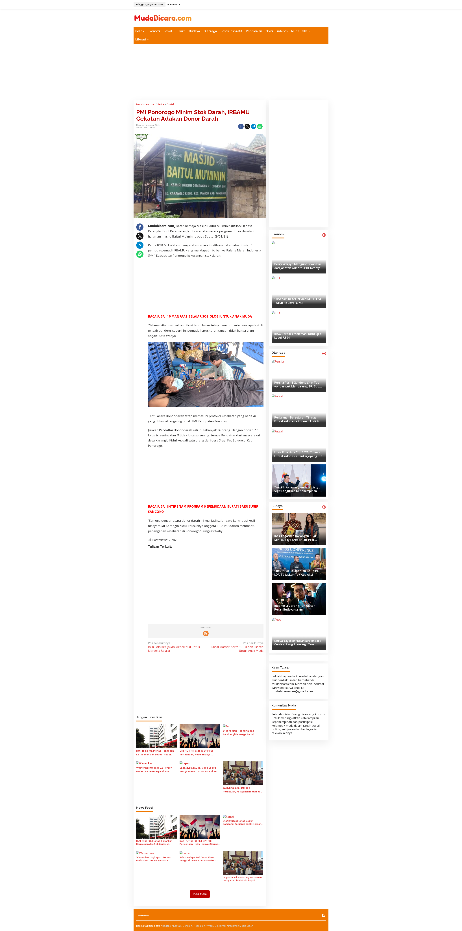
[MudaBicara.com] (163, 18)
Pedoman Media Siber (240, 925)
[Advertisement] (231, 71)
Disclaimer (220, 925)
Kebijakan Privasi (203, 925)
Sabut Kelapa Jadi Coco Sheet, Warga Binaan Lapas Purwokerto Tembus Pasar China (199, 770)
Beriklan (187, 925)
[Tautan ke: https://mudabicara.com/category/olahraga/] (324, 353)
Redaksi (166, 925)
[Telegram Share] (253, 126)
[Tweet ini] (247, 126)
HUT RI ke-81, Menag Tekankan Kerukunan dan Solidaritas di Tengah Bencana (155, 753)
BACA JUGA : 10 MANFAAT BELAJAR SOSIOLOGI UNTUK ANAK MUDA (200, 316)
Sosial (139, 127)
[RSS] (206, 633)
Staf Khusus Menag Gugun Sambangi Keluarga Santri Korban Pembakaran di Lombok (242, 733)
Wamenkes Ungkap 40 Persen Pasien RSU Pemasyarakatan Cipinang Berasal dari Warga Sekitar (154, 770)
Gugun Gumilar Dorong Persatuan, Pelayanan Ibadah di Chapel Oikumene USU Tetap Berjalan (241, 790)
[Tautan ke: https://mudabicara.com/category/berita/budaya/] (324, 507)
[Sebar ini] (241, 126)
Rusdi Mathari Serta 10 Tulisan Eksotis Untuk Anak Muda (237, 647)
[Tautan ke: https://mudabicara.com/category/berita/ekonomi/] (324, 235)
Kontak (177, 925)
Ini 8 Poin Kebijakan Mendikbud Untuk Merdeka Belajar (174, 647)
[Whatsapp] (260, 126)
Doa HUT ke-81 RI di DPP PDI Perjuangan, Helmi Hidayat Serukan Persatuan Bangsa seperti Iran (196, 753)
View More (200, 894)
